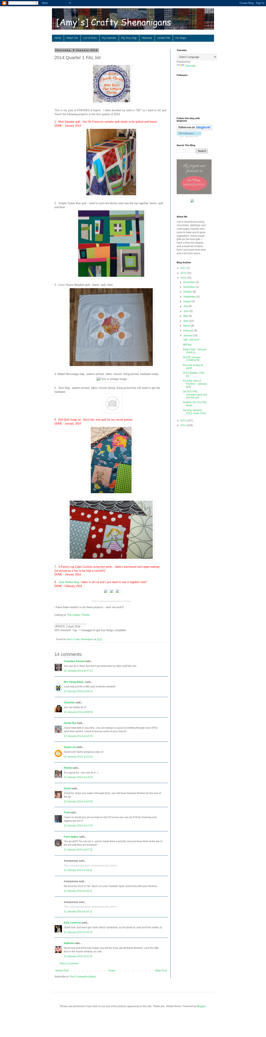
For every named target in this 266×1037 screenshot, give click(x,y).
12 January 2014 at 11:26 (78, 956)
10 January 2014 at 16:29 (78, 801)
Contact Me (163, 38)
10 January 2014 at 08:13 (78, 691)
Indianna (69, 943)
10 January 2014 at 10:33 (78, 756)
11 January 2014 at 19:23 (78, 932)
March (187, 325)
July (185, 306)
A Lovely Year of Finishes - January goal (195, 383)
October (188, 291)
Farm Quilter (71, 836)
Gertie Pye (70, 723)
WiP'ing (187, 344)
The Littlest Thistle (78, 614)
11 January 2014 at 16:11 (78, 870)
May (186, 316)
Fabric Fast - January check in (195, 351)
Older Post (161, 970)
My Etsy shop (129, 38)
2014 (183, 277)
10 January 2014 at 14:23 (78, 777)
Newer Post (62, 970)
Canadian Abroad (74, 661)
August (187, 301)
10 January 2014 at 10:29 (78, 736)
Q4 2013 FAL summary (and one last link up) (195, 394)
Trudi (67, 812)
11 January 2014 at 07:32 (78, 849)
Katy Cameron (72, 922)
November (189, 286)
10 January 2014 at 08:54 (78, 712)
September (189, 296)
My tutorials (109, 38)
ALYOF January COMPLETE (192, 359)
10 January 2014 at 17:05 (78, 825)
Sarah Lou (70, 747)
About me (72, 38)
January (188, 335)
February (188, 330)
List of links (90, 38)
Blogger (201, 1006)
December (189, 282)
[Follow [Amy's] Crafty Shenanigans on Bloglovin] (195, 129)
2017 (183, 268)
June (186, 311)
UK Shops (180, 38)
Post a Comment (69, 963)
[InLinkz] (192, 200)
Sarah (67, 788)
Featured (147, 38)
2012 (183, 425)
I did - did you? (191, 339)
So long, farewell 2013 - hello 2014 (194, 412)
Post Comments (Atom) (83, 976)
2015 (183, 273)
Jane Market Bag (68, 582)
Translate (190, 65)
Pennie (68, 767)
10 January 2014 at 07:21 (78, 670)
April (186, 321)
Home (58, 38)
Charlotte (69, 702)
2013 (183, 420)
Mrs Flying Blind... (74, 682)
